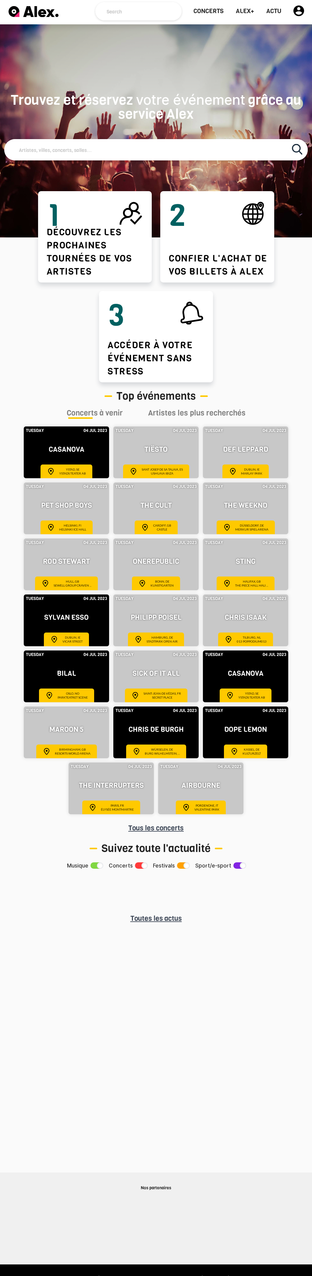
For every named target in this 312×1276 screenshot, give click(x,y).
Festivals (164, 866)
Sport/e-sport (213, 866)
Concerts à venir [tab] (95, 413)
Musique (77, 866)
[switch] (96, 865)
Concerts (208, 11)
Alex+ (245, 11)
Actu (273, 11)
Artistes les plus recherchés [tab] (197, 413)
